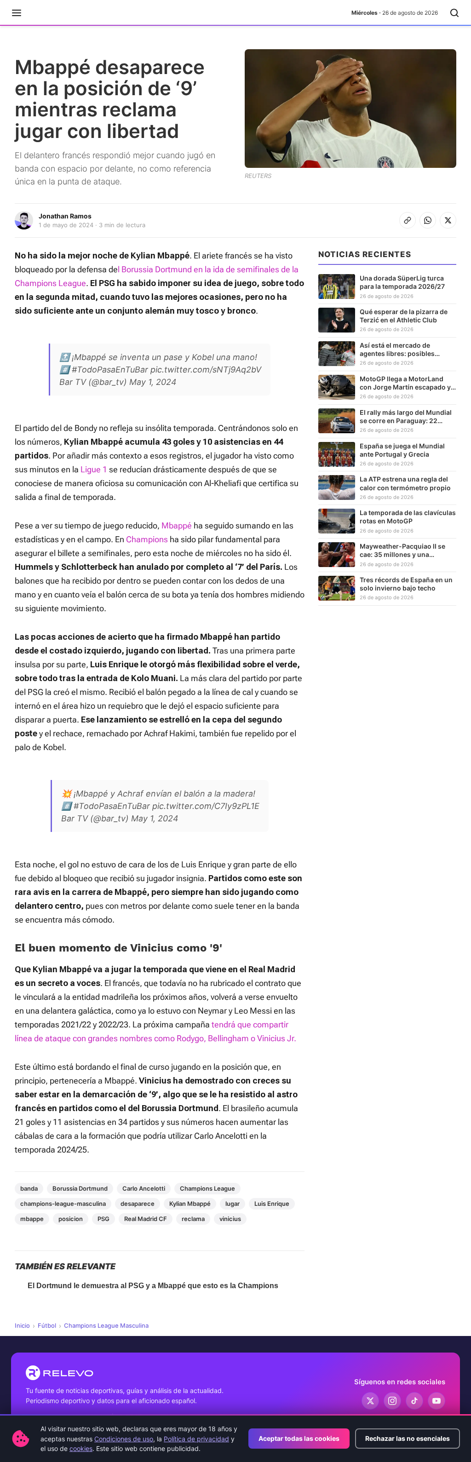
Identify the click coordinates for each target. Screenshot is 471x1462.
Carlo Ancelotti (143, 1188)
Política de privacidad (196, 1439)
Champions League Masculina (106, 1325)
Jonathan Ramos (65, 216)
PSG (103, 1218)
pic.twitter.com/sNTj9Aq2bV (205, 369)
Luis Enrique (271, 1203)
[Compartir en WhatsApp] (427, 220)
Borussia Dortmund (80, 1188)
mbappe (32, 1218)
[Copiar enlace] (407, 220)
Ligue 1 (93, 469)
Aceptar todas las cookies (298, 1438)
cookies (80, 1448)
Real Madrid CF (145, 1218)
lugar (232, 1203)
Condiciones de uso (123, 1439)
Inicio (22, 1325)
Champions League (207, 1188)
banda (29, 1188)
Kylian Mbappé (190, 1203)
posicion (70, 1218)
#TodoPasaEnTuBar (110, 369)
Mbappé (176, 525)
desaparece (138, 1203)
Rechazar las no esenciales (407, 1438)
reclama (193, 1218)
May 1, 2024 (153, 382)
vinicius (230, 1218)
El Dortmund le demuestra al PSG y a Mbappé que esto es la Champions (153, 1286)
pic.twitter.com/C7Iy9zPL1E (205, 806)
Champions (147, 539)
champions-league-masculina (63, 1203)
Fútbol (47, 1325)
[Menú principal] (16, 13)
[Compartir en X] (448, 220)
